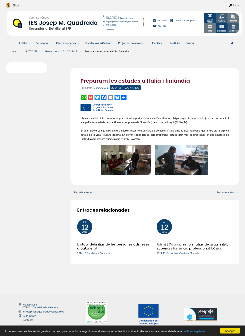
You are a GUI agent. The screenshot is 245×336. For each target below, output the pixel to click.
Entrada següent (227, 192)
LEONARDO (131, 87)
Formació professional (177, 253)
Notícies (175, 42)
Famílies (157, 42)
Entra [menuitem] (236, 5)
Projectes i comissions (131, 42)
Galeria (190, 42)
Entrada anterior (82, 192)
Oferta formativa (66, 42)
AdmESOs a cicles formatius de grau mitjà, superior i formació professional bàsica (192, 246)
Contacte (110, 29)
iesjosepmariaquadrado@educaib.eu (122, 21)
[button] (232, 43)
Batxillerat (92, 253)
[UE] (148, 314)
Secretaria (42, 42)
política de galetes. (194, 331)
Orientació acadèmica (97, 42)
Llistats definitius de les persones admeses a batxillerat (113, 246)
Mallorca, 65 (119, 17)
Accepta (230, 331)
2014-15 (116, 87)
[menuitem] (8, 5)
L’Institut (22, 42)
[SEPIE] (200, 314)
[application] (29, 43)
